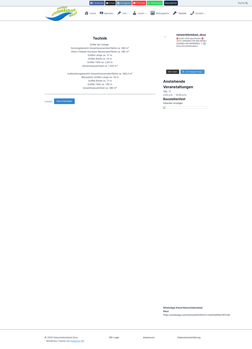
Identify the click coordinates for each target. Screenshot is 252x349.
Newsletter (171, 3)
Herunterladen (64, 101)
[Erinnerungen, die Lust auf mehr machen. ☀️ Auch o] (201, 63)
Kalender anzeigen (173, 103)
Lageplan (48, 101)
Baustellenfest (174, 99)
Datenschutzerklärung (188, 337)
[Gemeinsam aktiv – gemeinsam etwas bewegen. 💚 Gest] (185, 63)
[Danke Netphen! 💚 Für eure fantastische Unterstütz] (185, 54)
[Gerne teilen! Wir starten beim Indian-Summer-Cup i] (170, 54)
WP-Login (114, 337)
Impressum (149, 337)
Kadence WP (77, 341)
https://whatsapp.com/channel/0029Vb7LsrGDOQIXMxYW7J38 (196, 315)
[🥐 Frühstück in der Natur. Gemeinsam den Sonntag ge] (170, 63)
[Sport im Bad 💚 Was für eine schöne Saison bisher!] (201, 54)
